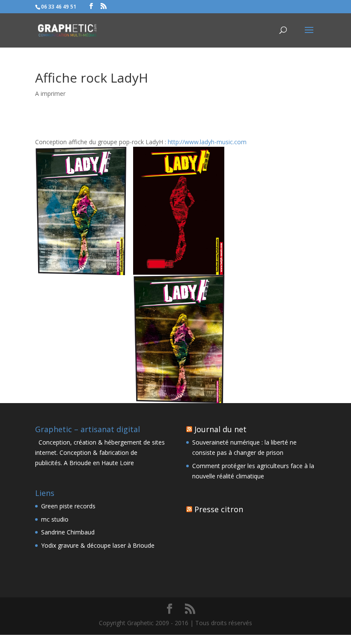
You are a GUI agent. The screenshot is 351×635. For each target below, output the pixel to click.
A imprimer (50, 93)
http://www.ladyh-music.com (207, 142)
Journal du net (220, 429)
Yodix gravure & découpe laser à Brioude (98, 545)
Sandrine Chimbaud (68, 532)
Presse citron (218, 509)
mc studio (54, 519)
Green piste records (68, 506)
